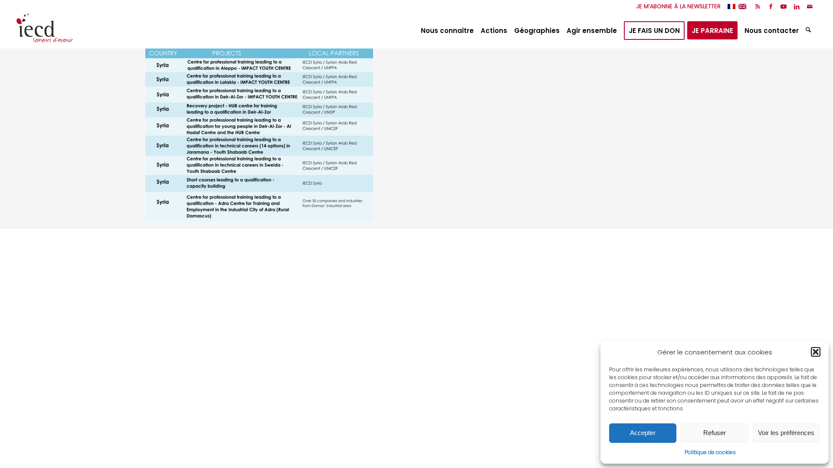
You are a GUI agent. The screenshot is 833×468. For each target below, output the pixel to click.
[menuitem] (676, 6)
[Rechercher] (809, 30)
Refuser (714, 432)
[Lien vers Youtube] (783, 6)
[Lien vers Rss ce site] (757, 6)
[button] (815, 352)
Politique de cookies (710, 452)
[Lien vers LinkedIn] (796, 6)
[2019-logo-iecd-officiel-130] (44, 30)
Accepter (643, 432)
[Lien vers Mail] (810, 6)
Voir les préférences (786, 432)
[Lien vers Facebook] (770, 6)
